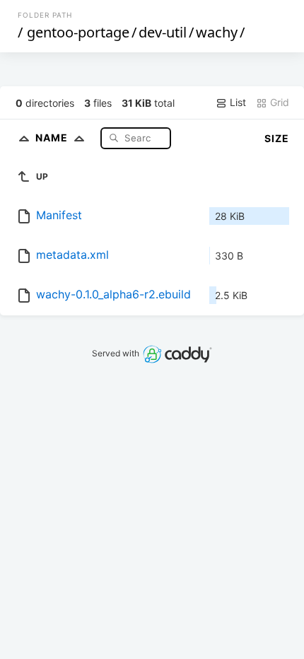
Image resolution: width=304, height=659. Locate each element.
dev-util (163, 32)
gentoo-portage (78, 32)
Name (53, 138)
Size (276, 138)
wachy (217, 32)
